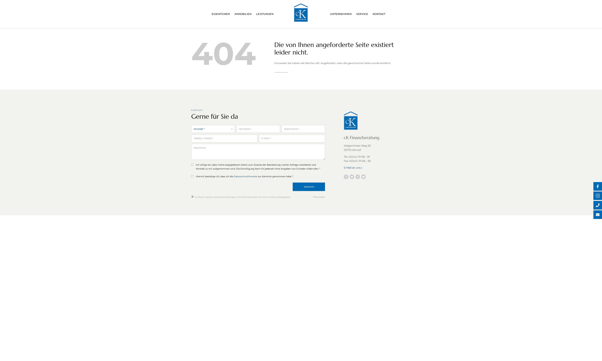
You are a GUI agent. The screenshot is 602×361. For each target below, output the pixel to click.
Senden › (309, 187)
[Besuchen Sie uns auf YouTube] (363, 177)
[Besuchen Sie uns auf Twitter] (352, 177)
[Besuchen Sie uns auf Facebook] (346, 177)
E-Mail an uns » (353, 167)
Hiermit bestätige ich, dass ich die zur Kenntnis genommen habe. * (244, 176)
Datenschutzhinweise (245, 176)
